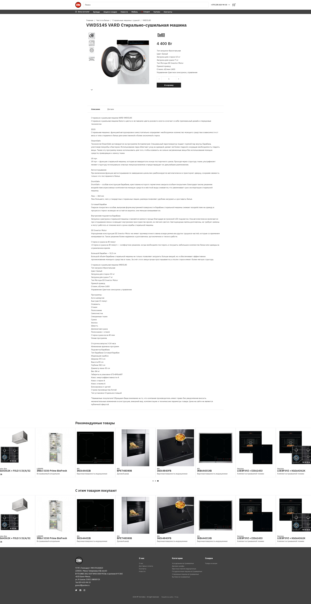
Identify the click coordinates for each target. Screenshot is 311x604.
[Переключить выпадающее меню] (229, 5)
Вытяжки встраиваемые (181, 577)
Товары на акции (211, 563)
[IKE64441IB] (55, 464)
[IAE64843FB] (135, 464)
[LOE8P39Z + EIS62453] (215, 464)
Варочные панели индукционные (184, 569)
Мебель (134, 12)
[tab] (153, 481)
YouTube (156, 12)
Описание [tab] (95, 109)
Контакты (168, 12)
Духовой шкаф (83, 474)
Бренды (96, 12)
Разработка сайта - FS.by (169, 597)
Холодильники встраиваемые (183, 563)
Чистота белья (102, 20)
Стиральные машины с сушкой (125, 20)
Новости (124, 12)
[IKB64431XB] (175, 464)
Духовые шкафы (178, 566)
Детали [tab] (110, 109)
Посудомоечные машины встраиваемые (187, 571)
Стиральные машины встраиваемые (185, 574)
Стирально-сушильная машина (154, 25)
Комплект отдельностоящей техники (292, 473)
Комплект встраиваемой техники (210, 474)
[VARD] (161, 35)
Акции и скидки (110, 12)
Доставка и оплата (146, 566)
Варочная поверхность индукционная (52, 474)
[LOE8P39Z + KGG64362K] (255, 464)
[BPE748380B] (95, 464)
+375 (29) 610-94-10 (219, 5)
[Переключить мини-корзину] (234, 4)
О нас (141, 563)
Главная (89, 20)
